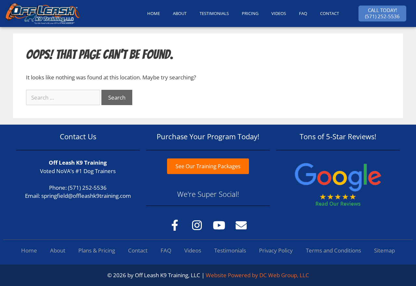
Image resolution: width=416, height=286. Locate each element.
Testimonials (230, 250)
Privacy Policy (276, 250)
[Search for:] (63, 97)
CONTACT (329, 13)
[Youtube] (219, 225)
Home (29, 250)
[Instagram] (197, 225)
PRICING (250, 13)
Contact (138, 250)
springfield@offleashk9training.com (86, 195)
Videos (278, 13)
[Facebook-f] (175, 225)
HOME (153, 13)
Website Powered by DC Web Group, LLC (257, 275)
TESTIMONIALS (214, 13)
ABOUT (180, 13)
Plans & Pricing (96, 250)
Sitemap (384, 250)
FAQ (303, 13)
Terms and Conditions (333, 250)
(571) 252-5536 (87, 187)
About (57, 250)
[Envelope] (241, 225)
